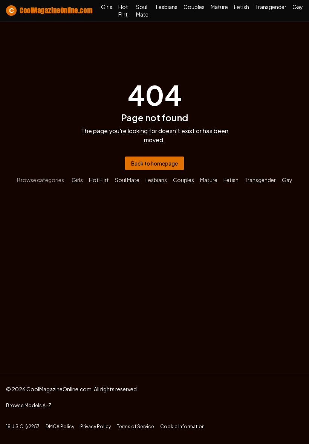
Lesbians (166, 6)
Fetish (241, 6)
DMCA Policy (60, 426)
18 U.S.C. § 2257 (23, 426)
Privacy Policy (95, 426)
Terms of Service (135, 426)
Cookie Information (182, 426)
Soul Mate (142, 10)
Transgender (270, 6)
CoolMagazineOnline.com (50, 10)
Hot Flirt (123, 10)
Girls (106, 6)
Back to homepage (154, 163)
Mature (219, 6)
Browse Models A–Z (28, 405)
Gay (297, 6)
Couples (194, 6)
